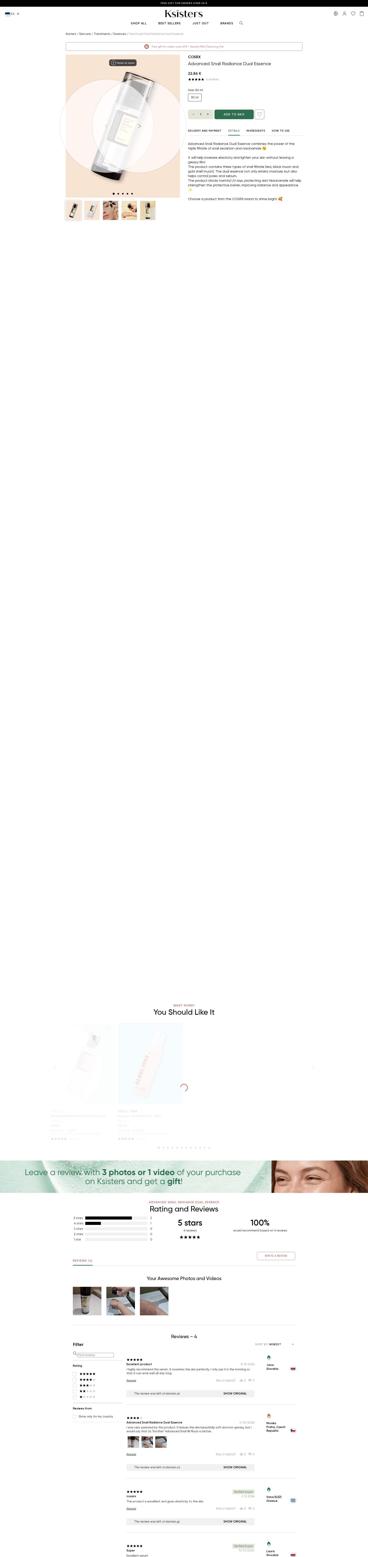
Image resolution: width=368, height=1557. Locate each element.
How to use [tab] (281, 130)
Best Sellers (169, 23)
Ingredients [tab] (255, 130)
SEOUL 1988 (127, 1111)
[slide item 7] (186, 1147)
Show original (235, 1393)
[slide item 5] (132, 193)
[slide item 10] (200, 1147)
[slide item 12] (209, 1147)
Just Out (200, 23)
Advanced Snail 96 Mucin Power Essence (78, 1116)
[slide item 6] (181, 1147)
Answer (131, 1380)
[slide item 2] (118, 193)
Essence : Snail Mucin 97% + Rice (139, 1116)
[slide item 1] (113, 193)
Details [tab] (234, 130)
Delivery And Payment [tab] (205, 130)
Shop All (139, 23)
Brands (226, 23)
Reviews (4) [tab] (83, 1260)
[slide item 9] (195, 1147)
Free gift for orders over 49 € (184, 3)
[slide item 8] (191, 1147)
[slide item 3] (123, 193)
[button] (73, 210)
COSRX (194, 57)
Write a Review (276, 1255)
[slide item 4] (127, 193)
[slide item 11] (204, 1147)
